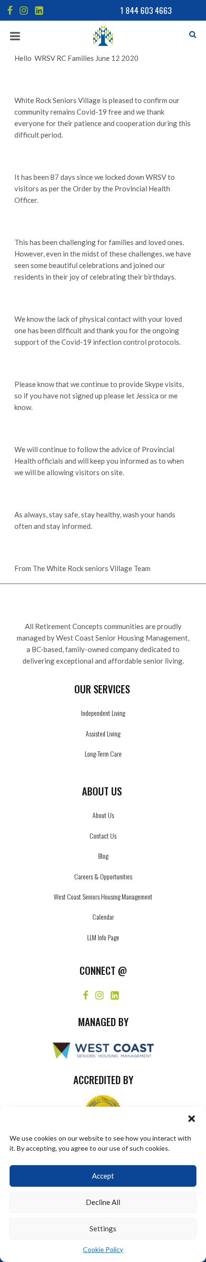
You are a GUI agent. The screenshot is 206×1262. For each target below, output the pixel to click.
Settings (103, 1228)
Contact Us (103, 835)
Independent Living (103, 713)
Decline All (103, 1202)
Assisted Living (103, 733)
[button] (191, 1118)
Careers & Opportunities (103, 876)
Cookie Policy (103, 1249)
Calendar (103, 916)
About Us (103, 815)
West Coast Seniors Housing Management (103, 896)
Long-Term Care (103, 753)
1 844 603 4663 (146, 10)
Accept (103, 1175)
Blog (103, 856)
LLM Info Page (103, 937)
